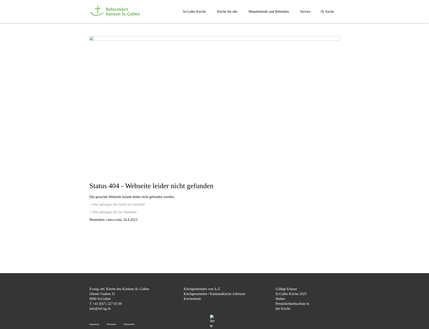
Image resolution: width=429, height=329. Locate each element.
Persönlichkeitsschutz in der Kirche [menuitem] (292, 306)
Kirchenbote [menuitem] (192, 299)
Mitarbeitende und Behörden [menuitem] (268, 11)
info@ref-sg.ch (100, 308)
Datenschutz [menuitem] (129, 324)
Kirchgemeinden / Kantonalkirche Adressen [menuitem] (214, 294)
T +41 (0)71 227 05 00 (105, 304)
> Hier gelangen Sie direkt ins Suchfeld (117, 204)
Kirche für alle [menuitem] (227, 11)
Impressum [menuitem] (94, 324)
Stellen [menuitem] (280, 299)
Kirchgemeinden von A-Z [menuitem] (202, 289)
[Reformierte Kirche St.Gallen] (115, 18)
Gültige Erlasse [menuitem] (286, 289)
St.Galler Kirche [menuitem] (194, 11)
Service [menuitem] (305, 11)
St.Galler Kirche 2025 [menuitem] (291, 294)
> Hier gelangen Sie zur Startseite (113, 212)
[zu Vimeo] (336, 311)
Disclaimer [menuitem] (111, 324)
